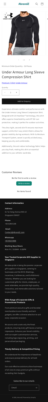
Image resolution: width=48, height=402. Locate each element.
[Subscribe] (36, 388)
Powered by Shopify (29, 397)
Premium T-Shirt (8, 83)
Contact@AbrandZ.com (14, 232)
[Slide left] (18, 60)
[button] (5, 4)
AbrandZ (20, 397)
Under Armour (21, 83)
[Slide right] (29, 60)
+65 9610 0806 (10, 241)
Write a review (24, 183)
